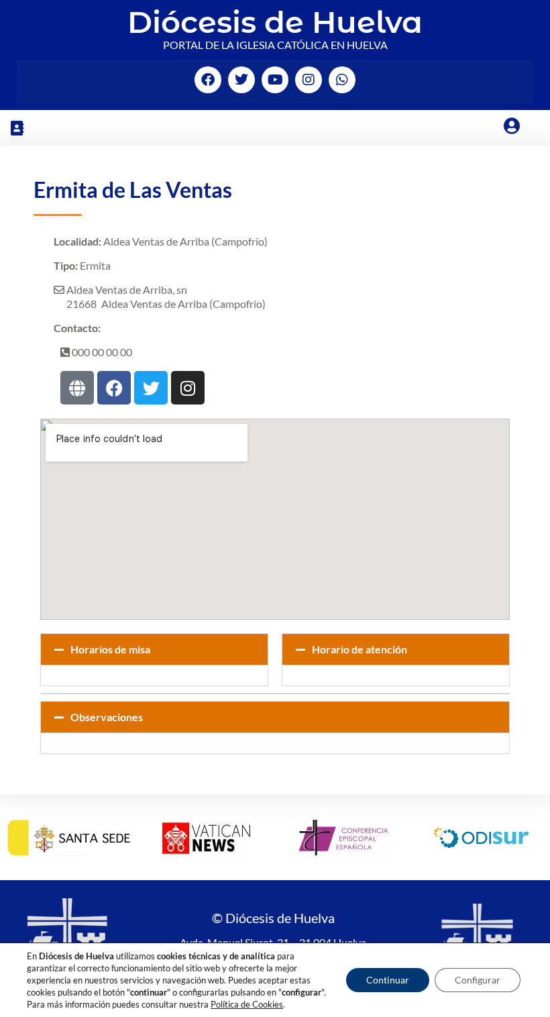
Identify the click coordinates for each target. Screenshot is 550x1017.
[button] (17, 128)
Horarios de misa (110, 649)
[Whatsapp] (342, 79)
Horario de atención (359, 649)
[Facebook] (208, 79)
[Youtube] (275, 79)
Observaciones (106, 716)
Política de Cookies (247, 1004)
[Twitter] (241, 79)
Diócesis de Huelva (275, 21)
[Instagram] (308, 79)
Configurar (477, 979)
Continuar (387, 979)
